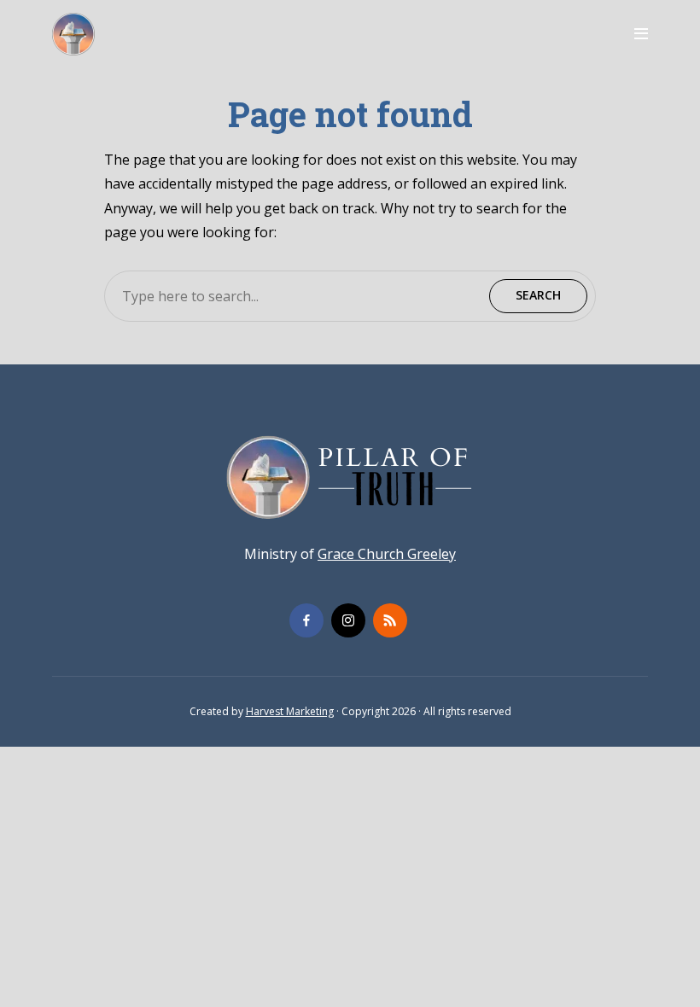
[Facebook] (306, 620)
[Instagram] (348, 620)
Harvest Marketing (290, 711)
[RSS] (390, 620)
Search (538, 295)
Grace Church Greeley (387, 553)
